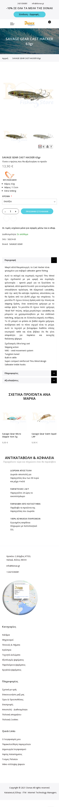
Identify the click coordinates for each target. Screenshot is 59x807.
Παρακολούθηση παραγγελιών (16, 744)
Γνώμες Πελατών (10, 759)
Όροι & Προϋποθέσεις (12, 699)
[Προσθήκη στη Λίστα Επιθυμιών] (6, 218)
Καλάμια (6, 634)
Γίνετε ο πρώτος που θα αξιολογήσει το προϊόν (24, 161)
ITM (24, 792)
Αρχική (5, 58)
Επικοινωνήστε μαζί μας (13, 694)
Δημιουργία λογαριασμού (14, 749)
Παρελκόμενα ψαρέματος (13, 664)
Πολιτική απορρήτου (11, 714)
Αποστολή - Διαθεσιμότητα (14, 709)
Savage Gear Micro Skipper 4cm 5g (11, 435)
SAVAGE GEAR (15, 244)
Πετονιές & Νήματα (11, 644)
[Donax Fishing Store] (29, 23)
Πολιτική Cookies (10, 719)
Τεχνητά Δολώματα (11, 654)
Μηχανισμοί (7, 639)
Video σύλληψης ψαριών (13, 764)
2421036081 (22, 3)
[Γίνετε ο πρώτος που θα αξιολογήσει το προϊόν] (14, 440)
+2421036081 (12, 572)
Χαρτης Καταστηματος (12, 754)
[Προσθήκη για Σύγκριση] (13, 218)
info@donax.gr (38, 3)
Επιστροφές (7, 704)
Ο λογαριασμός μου (11, 739)
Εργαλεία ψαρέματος (11, 669)
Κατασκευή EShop (12, 792)
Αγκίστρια (6, 649)
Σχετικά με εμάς (9, 689)
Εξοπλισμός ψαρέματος (13, 659)
